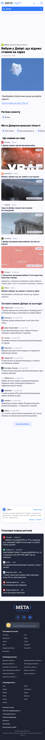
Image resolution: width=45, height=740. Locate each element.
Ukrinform (7, 400)
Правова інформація (9, 717)
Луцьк (5, 699)
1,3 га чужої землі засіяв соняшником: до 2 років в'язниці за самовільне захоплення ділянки (21, 414)
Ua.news (7, 338)
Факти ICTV (8, 173)
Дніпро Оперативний (11, 328)
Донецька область (9, 664)
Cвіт (25, 635)
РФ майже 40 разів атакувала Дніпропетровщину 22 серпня (21, 342)
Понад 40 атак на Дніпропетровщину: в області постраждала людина (20, 362)
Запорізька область (30, 667)
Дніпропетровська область (33, 660)
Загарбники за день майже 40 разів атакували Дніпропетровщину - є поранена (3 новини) (20, 404)
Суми (14, 562)
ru (37, 3)
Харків (5, 689)
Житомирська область (31, 664)
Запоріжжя (15, 272)
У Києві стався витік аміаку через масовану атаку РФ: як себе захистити (21, 576)
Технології (27, 648)
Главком (7, 205)
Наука (5, 641)
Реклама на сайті (8, 707)
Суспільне (7, 238)
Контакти (6, 720)
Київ (20, 572)
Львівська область (9, 673)
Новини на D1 (8, 308)
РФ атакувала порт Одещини (14, 585)
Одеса (23, 582)
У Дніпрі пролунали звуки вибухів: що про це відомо (20, 243)
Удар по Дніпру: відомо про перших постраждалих (16, 209)
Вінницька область (9, 660)
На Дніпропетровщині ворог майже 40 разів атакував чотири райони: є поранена (19, 332)
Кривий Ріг (17, 537)
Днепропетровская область (19, 45)
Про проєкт (6, 724)
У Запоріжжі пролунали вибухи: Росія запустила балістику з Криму (22, 276)
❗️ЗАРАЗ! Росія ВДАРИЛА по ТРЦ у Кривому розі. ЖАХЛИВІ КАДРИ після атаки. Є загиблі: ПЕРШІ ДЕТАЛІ (21, 542)
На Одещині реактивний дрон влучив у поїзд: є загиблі (22, 566)
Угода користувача (9, 714)
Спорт (26, 641)
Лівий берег (8, 390)
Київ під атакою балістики (14, 593)
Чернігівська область (10, 677)
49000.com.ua (9, 378)
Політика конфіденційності (11, 710)
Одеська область (29, 673)
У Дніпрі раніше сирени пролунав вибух (18, 145)
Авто (4, 644)
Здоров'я (27, 644)
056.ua (6, 288)
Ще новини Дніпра (22, 424)
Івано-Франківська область (12, 670)
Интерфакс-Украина (11, 368)
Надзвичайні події (8, 648)
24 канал (7, 142)
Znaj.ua (6, 410)
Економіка (6, 651)
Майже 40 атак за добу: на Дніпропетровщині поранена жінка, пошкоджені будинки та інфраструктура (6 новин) (20, 383)
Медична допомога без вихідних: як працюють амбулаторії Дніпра (20, 352)
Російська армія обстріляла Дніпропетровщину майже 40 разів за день (20, 394)
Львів (4, 696)
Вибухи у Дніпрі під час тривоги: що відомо (20, 177)
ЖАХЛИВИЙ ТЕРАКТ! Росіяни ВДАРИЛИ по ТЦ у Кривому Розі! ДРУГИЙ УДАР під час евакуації (22, 554)
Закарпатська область (10, 667)
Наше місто (8, 318)
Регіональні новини (18, 3)
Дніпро (14, 142)
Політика (6, 635)
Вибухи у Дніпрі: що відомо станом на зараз (20, 291)
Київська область (29, 670)
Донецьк (27, 696)
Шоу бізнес (6, 638)
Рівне (26, 686)
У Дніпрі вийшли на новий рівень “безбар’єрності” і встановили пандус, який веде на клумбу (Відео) (22, 311)
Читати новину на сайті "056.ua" (15, 103)
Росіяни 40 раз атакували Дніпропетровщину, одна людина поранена (22, 372)
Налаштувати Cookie (9, 727)
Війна (26, 638)
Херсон (5, 702)
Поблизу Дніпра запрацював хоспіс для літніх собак (20, 321)
